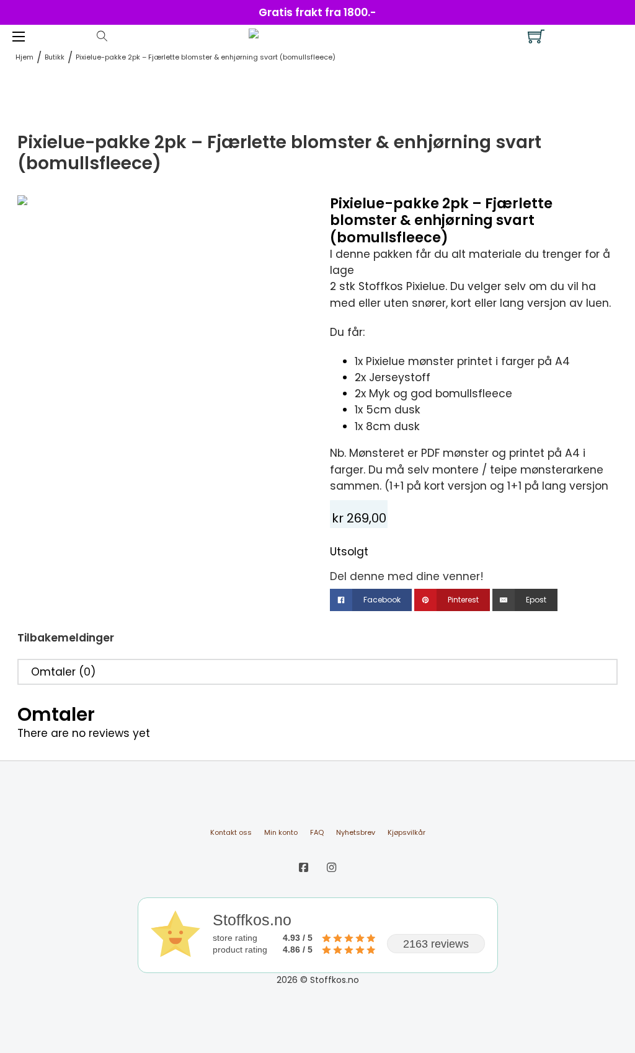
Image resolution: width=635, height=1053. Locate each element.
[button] (288, 212)
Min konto (281, 832)
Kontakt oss (231, 832)
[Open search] (102, 36)
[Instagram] (331, 867)
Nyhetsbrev (355, 832)
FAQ (317, 832)
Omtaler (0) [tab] (63, 671)
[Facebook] (304, 867)
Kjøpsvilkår (406, 832)
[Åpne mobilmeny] (18, 37)
